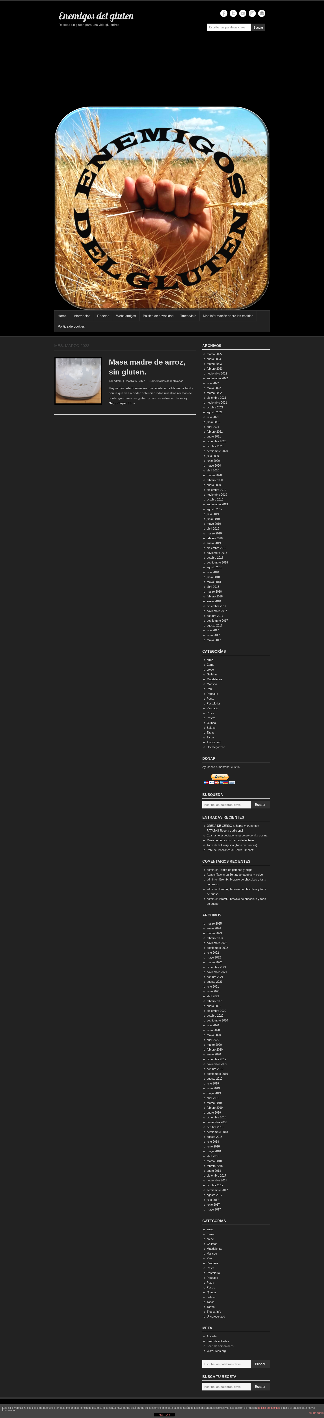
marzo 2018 (214, 591)
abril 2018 (213, 586)
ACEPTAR (164, 1415)
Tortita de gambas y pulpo (235, 869)
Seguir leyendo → (122, 403)
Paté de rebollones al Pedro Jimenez (230, 850)
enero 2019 (214, 543)
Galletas (212, 674)
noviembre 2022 (217, 373)
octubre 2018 (215, 557)
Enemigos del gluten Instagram (252, 13)
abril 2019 (213, 528)
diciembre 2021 (216, 397)
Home (62, 316)
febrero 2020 (215, 480)
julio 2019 (213, 514)
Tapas (210, 732)
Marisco (212, 684)
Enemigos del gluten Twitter (233, 13)
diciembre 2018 (216, 548)
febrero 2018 (215, 596)
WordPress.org (216, 1351)
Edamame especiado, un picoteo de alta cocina (237, 835)
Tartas (211, 737)
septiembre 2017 (217, 620)
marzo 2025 (214, 354)
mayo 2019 (214, 523)
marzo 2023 (214, 363)
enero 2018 (214, 601)
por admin (115, 381)
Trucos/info (188, 316)
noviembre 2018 (217, 552)
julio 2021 (213, 417)
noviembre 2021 (217, 402)
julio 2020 (213, 456)
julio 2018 (213, 572)
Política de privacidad (158, 316)
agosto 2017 (214, 625)
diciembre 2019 (216, 489)
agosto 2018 (214, 567)
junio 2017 (213, 635)
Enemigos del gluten (96, 15)
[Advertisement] (162, 71)
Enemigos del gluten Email (261, 13)
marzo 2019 (214, 533)
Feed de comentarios (220, 1346)
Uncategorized (216, 747)
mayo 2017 (214, 640)
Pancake (212, 693)
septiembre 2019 (217, 504)
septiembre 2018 (217, 562)
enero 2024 (214, 359)
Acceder (212, 1336)
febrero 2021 (215, 431)
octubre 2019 (215, 499)
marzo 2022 (214, 393)
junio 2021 (213, 422)
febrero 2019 (215, 538)
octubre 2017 (215, 615)
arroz (210, 660)
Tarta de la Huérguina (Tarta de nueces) (232, 845)
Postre (211, 718)
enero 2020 (214, 485)
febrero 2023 (215, 368)
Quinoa (211, 723)
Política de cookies (71, 326)
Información (81, 316)
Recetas (103, 316)
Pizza (210, 713)
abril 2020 (213, 470)
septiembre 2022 (217, 378)
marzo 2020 (214, 475)
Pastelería (213, 703)
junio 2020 (213, 460)
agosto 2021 (214, 412)
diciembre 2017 (216, 606)
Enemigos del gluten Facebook (223, 13)
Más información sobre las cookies (228, 316)
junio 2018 (213, 577)
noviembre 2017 (217, 611)
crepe (210, 669)
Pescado (212, 708)
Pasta (210, 698)
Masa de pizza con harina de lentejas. (231, 840)
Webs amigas (126, 316)
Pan (209, 689)
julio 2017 (213, 630)
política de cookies (268, 1407)
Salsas (211, 727)
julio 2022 (213, 383)
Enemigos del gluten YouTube (242, 13)
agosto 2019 (214, 509)
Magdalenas (214, 679)
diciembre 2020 (216, 441)
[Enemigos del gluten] (162, 208)
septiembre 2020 (217, 451)
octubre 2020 (215, 446)
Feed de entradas (218, 1341)
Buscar (258, 27)
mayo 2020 (214, 465)
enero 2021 (214, 436)
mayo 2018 (214, 582)
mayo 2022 (214, 388)
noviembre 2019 (217, 494)
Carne (210, 664)
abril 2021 (213, 426)
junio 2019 (213, 519)
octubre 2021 (215, 407)
